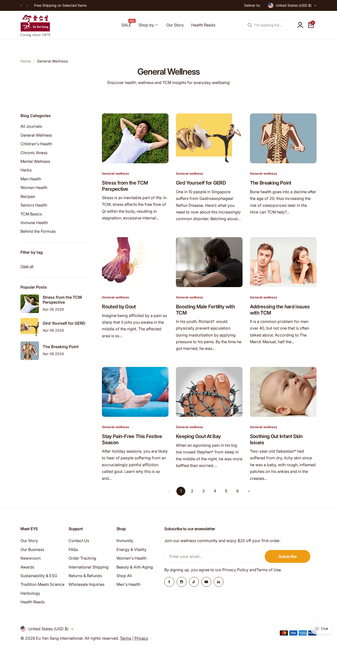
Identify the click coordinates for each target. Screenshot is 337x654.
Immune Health (34, 222)
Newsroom (30, 558)
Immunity (124, 540)
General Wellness (36, 135)
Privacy (141, 638)
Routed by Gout (119, 307)
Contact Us (79, 540)
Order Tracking (82, 558)
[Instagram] (182, 582)
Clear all (26, 266)
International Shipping (89, 567)
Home (25, 61)
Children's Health (36, 143)
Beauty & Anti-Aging (134, 567)
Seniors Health (33, 205)
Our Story (29, 540)
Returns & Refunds (85, 575)
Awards (27, 567)
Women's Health (131, 558)
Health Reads (32, 601)
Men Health (30, 178)
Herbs (26, 170)
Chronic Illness (33, 152)
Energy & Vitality (131, 549)
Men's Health (128, 584)
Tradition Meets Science (42, 584)
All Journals (31, 126)
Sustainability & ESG (38, 575)
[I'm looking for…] (249, 25)
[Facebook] (169, 582)
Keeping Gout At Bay (198, 436)
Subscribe (288, 556)
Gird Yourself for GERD (201, 183)
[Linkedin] (219, 582)
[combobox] (267, 25)
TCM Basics (31, 213)
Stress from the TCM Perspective (125, 186)
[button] (21, 5)
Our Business (32, 549)
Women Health (33, 187)
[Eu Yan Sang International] (35, 25)
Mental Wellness (35, 161)
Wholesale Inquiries (86, 584)
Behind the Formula (38, 231)
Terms (125, 638)
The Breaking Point (270, 183)
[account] (300, 25)
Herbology (30, 593)
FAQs (73, 549)
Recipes (27, 196)
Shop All (124, 575)
